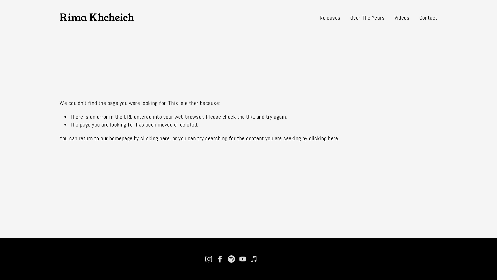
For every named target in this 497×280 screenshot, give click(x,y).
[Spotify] (231, 259)
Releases (330, 17)
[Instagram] (208, 259)
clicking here (155, 138)
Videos (402, 17)
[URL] (265, 259)
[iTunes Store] (254, 259)
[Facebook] (220, 259)
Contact (428, 17)
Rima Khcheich (97, 18)
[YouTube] (242, 259)
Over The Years (367, 17)
